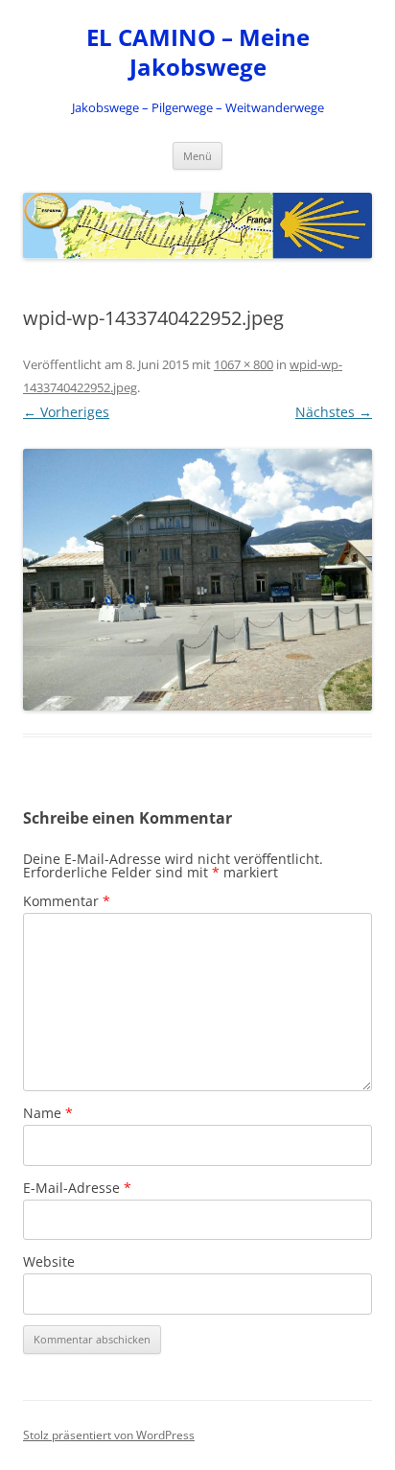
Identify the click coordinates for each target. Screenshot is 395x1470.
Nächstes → (333, 412)
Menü (197, 156)
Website (49, 1261)
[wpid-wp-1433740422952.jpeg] (197, 580)
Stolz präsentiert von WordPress (109, 1435)
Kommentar (66, 901)
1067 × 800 (243, 364)
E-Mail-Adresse (77, 1187)
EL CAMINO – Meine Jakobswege (198, 52)
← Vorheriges (66, 412)
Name (48, 1113)
